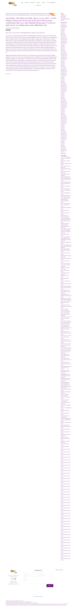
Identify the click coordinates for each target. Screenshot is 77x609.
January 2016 (63, 153)
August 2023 (63, 59)
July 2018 (62, 141)
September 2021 (64, 90)
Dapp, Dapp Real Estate (65, 195)
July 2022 (62, 77)
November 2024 (64, 39)
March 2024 (63, 50)
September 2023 (64, 58)
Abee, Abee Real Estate (65, 156)
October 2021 (63, 89)
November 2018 (64, 136)
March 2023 (63, 66)
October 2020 (63, 105)
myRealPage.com (40, 596)
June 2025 (63, 30)
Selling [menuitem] (43, 2)
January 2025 (63, 37)
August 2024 (63, 43)
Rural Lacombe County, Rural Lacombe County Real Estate (65, 314)
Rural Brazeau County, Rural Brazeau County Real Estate (66, 302)
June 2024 (63, 46)
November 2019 (64, 120)
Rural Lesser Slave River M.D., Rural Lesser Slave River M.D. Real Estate (65, 325)
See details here (41, 32)
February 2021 (63, 100)
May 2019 (62, 128)
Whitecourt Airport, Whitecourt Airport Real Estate (65, 438)
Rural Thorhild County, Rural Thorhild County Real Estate (66, 360)
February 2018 (63, 148)
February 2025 (63, 35)
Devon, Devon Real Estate (66, 196)
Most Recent (63, 23)
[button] (11, 578)
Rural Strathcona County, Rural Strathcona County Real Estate (65, 352)
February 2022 (63, 83)
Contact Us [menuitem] (38, 5)
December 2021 (64, 86)
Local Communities (51, 2)
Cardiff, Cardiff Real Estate (66, 182)
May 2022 (63, 79)
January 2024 (63, 53)
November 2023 (64, 55)
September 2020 (64, 106)
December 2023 (64, 54)
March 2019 (63, 130)
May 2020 (63, 111)
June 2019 (63, 126)
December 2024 (64, 38)
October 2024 (63, 41)
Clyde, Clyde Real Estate (65, 188)
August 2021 (63, 91)
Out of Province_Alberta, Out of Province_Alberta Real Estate (65, 265)
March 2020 (63, 114)
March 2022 (63, 82)
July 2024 (63, 45)
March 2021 (63, 98)
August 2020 (63, 107)
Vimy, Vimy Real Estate (65, 425)
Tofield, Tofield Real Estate (66, 418)
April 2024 (63, 49)
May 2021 (62, 95)
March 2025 (63, 34)
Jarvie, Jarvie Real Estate (65, 230)
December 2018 (64, 134)
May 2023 (63, 63)
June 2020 (63, 110)
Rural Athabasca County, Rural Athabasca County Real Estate (65, 292)
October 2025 (63, 25)
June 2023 (63, 62)
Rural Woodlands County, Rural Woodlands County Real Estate (65, 380)
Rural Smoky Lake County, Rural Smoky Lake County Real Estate (66, 345)
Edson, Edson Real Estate (66, 203)
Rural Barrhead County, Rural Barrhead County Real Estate (66, 296)
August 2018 (63, 140)
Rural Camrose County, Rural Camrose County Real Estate (66, 306)
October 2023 (63, 57)
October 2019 (63, 121)
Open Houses (63, 17)
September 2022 (64, 74)
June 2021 (63, 94)
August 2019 (63, 124)
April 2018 (62, 145)
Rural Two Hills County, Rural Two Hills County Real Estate (66, 364)
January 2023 (63, 69)
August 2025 (63, 27)
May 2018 (62, 144)
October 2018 (63, 137)
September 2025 (64, 26)
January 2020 (63, 117)
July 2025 (63, 29)
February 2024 (64, 51)
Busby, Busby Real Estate (65, 176)
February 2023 (63, 67)
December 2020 (64, 102)
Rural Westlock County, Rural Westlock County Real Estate (65, 372)
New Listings (63, 16)
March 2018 (63, 146)
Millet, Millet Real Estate (65, 249)
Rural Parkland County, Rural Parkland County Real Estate (66, 333)
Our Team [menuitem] (27, 2)
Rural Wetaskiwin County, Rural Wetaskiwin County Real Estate (65, 376)
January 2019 (63, 133)
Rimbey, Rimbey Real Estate (66, 286)
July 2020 (63, 109)
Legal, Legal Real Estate (65, 238)
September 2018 (64, 138)
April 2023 (63, 65)
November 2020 (64, 104)
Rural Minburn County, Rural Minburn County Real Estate (66, 329)
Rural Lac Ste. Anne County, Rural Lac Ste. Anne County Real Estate (65, 310)
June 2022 (63, 78)
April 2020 (63, 113)
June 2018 (63, 142)
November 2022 (64, 71)
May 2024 (63, 47)
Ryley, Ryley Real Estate (65, 385)
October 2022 (63, 73)
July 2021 (62, 93)
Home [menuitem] (22, 2)
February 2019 (63, 132)
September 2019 (64, 122)
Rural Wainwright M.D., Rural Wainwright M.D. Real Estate (66, 368)
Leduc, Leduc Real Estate (65, 236)
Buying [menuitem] (38, 2)
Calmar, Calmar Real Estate (66, 178)
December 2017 (64, 150)
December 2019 (64, 118)
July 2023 (62, 61)
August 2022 (63, 75)
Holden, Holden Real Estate (66, 228)
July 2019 (62, 125)
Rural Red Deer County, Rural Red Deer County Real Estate (66, 341)
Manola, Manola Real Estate (66, 244)
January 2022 (63, 85)
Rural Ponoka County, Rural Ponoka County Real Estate (66, 337)
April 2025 (63, 33)
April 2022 (63, 81)
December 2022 (64, 70)
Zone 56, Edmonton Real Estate (14, 28)
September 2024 (64, 42)
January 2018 (63, 149)
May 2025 (63, 31)
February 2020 (64, 116)
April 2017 (63, 152)
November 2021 (64, 88)
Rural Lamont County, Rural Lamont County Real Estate (66, 318)
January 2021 (63, 101)
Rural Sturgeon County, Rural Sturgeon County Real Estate (65, 356)
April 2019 (63, 129)
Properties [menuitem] (32, 2)
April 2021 (62, 97)
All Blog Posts (63, 15)
